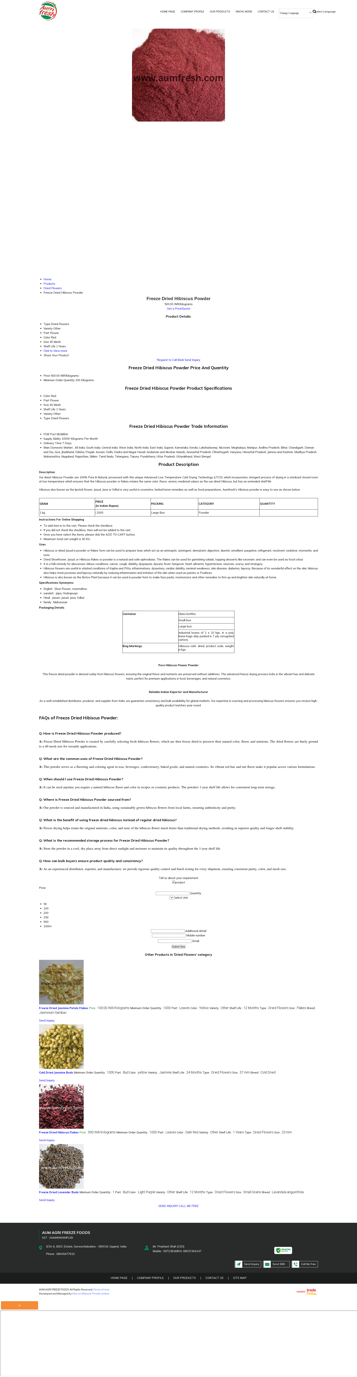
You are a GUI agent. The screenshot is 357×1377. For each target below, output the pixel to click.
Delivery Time (53, 443)
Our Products (220, 11)
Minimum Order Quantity (59, 380)
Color (47, 396)
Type (47, 418)
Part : (180, 1008)
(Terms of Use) (101, 1289)
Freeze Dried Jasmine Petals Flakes (63, 1008)
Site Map (240, 1278)
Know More (244, 11)
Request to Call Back (170, 360)
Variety (48, 414)
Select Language (325, 11)
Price (47, 375)
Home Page (167, 11)
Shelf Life (49, 409)
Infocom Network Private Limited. (91, 1293)
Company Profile (192, 11)
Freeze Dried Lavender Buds (59, 1192)
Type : (274, 1008)
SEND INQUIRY (168, 1206)
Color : (200, 1008)
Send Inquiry (192, 360)
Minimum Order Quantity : (150, 1008)
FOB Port (50, 434)
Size (46, 405)
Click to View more (55, 351)
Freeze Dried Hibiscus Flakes (59, 1132)
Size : (297, 1008)
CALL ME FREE (189, 1206)
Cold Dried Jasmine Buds (56, 1072)
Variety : (219, 1008)
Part (46, 400)
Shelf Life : (244, 1008)
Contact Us (266, 11)
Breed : (263, 1072)
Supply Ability (52, 438)
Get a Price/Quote (178, 308)
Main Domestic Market (58, 447)
